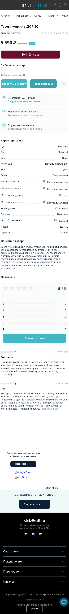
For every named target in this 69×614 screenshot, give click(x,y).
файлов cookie (21, 596)
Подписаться (32, 504)
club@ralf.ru (34, 520)
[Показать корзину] (65, 6)
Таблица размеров (11, 75)
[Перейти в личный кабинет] (60, 6)
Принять (34, 609)
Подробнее (20, 464)
